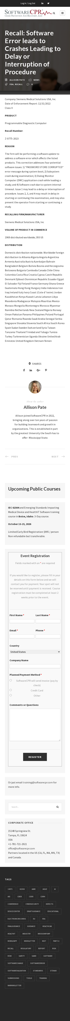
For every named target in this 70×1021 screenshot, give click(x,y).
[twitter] (48, 3)
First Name (17, 615)
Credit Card (37, 690)
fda (12, 84)
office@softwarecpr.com (21, 848)
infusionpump (44, 934)
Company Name (19, 660)
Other (37, 695)
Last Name (43, 615)
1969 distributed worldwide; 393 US (24, 237)
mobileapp (12, 941)
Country (14, 645)
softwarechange (15, 963)
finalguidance (14, 926)
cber (19, 896)
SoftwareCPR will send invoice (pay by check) (37, 683)
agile (45, 889)
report (41, 948)
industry (26, 934)
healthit (11, 934)
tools (29, 978)
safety (22, 956)
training (43, 978)
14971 (10, 889)
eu (34, 919)
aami (33, 889)
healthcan (47, 926)
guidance (31, 926)
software (47, 956)
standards (38, 971)
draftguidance (33, 911)
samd (34, 956)
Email (14, 630)
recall (19, 84)
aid (9, 896)
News (37, 80)
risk (54, 948)
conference (13, 904)
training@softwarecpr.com (38, 782)
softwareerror (37, 963)
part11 (56, 941)
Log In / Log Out (28, 3)
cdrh (43, 896)
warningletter (14, 985)
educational (53, 911)
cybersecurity (32, 904)
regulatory (26, 948)
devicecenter (14, 911)
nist (44, 941)
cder (31, 896)
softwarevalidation (17, 971)
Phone (40, 630)
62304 (22, 889)
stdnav (53, 971)
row (10, 956)
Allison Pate (17, 80)
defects (49, 904)
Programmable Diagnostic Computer (26, 123)
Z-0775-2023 (12, 138)
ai (55, 889)
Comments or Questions (24, 704)
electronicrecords (17, 919)
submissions (13, 978)
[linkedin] (42, 3)
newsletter (29, 941)
